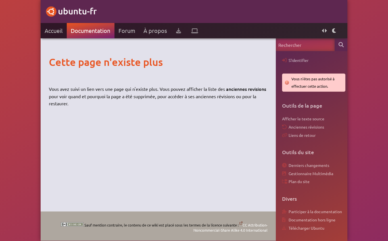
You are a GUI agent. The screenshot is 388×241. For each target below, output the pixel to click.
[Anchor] (55, 62)
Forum (126, 30)
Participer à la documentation (315, 211)
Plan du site (299, 181)
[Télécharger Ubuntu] (178, 30)
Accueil (53, 30)
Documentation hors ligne (312, 219)
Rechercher (341, 44)
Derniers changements (309, 165)
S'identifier (298, 60)
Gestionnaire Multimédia (311, 173)
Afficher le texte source (303, 118)
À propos (155, 30)
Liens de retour (302, 135)
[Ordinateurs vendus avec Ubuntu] (194, 30)
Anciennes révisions (306, 126)
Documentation (90, 30)
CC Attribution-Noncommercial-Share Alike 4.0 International (230, 227)
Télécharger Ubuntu (306, 227)
